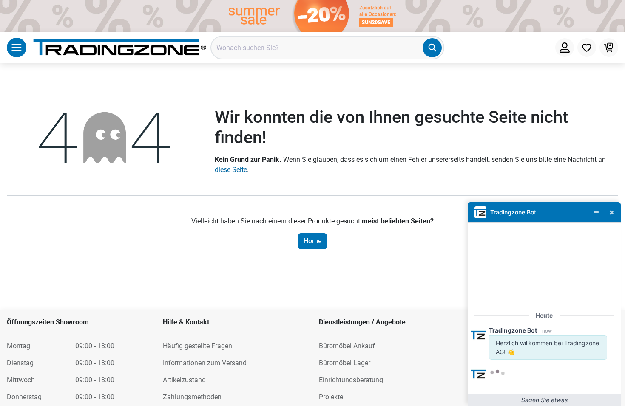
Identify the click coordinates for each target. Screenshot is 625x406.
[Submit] (432, 47)
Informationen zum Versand (205, 363)
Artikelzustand (184, 380)
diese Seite (231, 170)
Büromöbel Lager (344, 363)
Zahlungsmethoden (192, 397)
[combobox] (327, 47)
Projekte (331, 397)
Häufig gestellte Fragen (197, 346)
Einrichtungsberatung (351, 380)
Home (312, 241)
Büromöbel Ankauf (347, 346)
